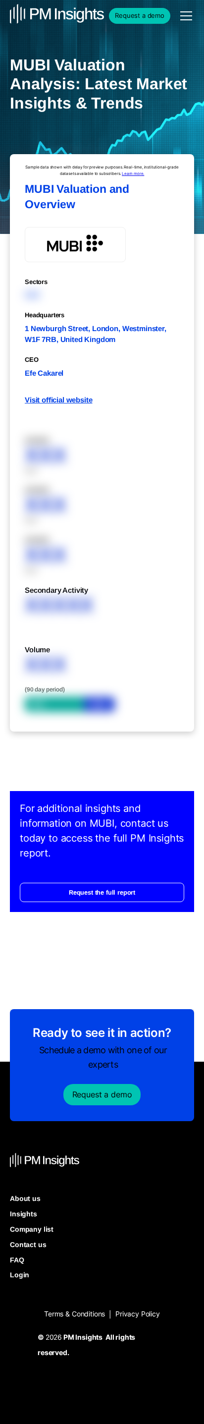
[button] (184, 16)
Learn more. (133, 173)
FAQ (17, 1260)
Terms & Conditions (74, 1314)
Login (19, 1275)
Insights (23, 1214)
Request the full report (102, 892)
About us (25, 1198)
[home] (34, 15)
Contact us (28, 1245)
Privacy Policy (137, 1314)
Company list (31, 1229)
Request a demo (139, 15)
